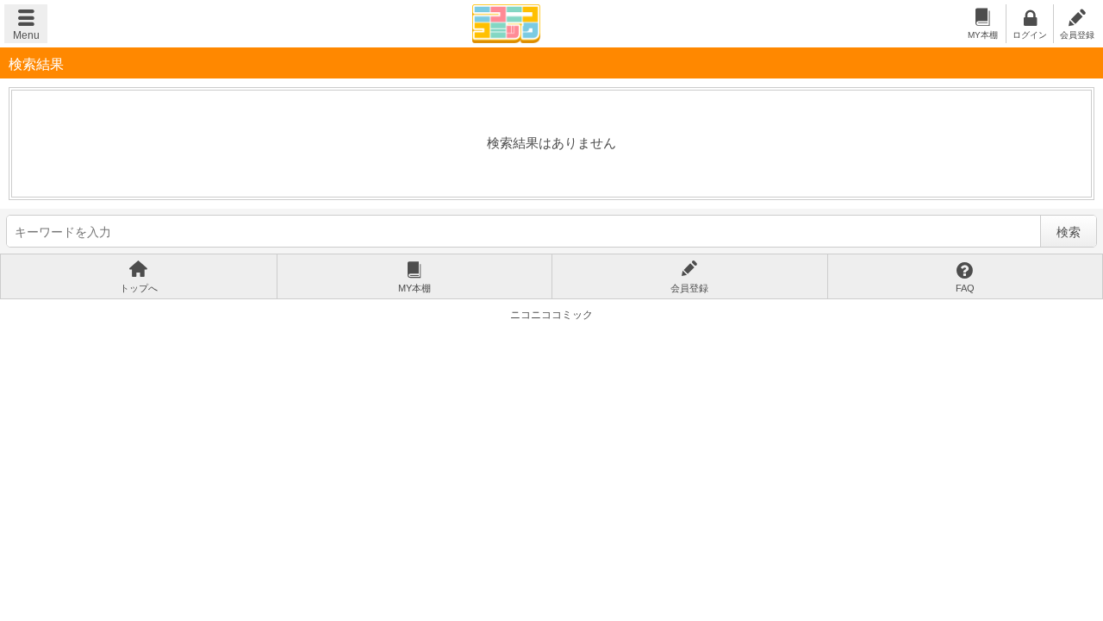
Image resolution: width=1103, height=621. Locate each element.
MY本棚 (983, 35)
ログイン (1030, 35)
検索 (1068, 232)
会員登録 (1077, 35)
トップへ (139, 288)
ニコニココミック (506, 23)
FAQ (965, 288)
